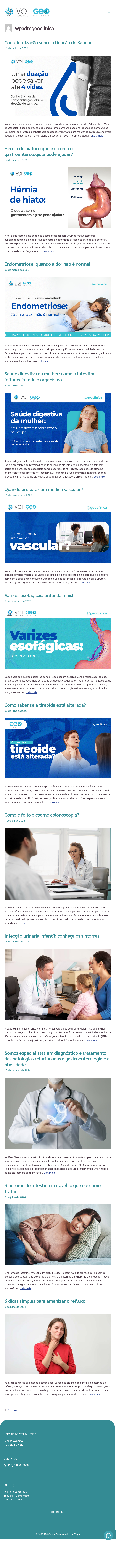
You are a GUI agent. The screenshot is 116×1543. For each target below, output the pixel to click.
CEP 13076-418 (13, 1499)
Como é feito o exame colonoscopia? (42, 814)
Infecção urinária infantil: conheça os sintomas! (52, 935)
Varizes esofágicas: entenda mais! (39, 595)
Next (16, 1410)
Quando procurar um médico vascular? (44, 489)
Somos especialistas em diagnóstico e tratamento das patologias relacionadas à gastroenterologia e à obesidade (57, 1058)
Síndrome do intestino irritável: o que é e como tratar (53, 1188)
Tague (77, 1534)
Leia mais (97, 135)
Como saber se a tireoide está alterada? (45, 705)
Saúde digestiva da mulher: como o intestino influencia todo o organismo (50, 376)
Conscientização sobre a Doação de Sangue (49, 42)
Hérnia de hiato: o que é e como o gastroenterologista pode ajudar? (39, 151)
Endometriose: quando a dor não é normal (47, 264)
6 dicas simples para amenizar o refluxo (45, 1301)
